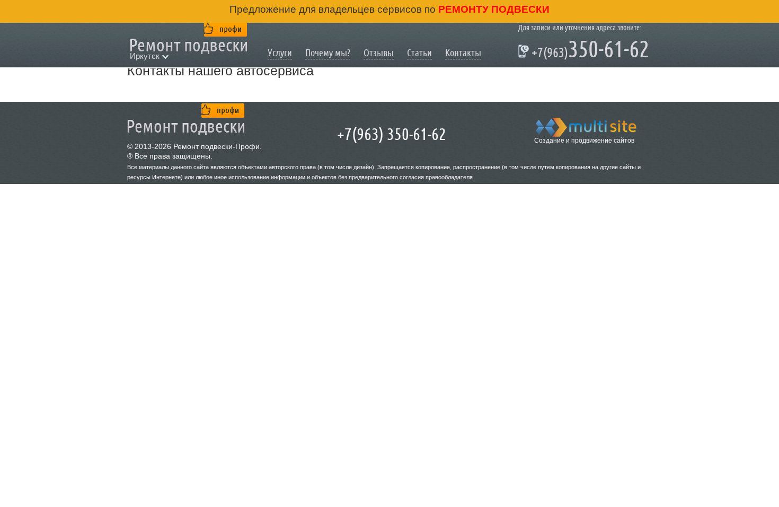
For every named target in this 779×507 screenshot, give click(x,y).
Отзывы (379, 53)
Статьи (419, 53)
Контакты (463, 53)
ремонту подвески (493, 9)
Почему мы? (327, 53)
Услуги (280, 53)
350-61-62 (583, 51)
